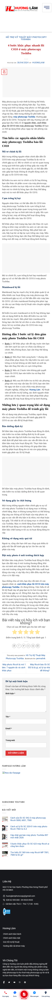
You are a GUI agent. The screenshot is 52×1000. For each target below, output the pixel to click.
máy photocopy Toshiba (24, 117)
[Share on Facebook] (19, 646)
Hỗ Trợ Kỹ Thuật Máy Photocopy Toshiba (26, 38)
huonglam (38, 62)
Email (9, 728)
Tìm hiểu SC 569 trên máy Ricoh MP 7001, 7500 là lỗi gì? (29, 853)
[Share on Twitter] (23, 646)
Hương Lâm (34, 389)
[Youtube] (14, 982)
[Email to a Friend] (28, 646)
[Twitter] (9, 982)
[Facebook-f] (4, 982)
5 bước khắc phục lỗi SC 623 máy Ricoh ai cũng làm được (29, 845)
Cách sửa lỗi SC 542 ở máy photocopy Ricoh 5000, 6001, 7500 (28, 819)
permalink (40, 658)
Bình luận (10, 693)
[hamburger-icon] (46, 7)
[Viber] (19, 982)
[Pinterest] (25, 982)
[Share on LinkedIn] (38, 646)
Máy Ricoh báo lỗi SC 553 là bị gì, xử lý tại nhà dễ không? (39, 667)
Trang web (10, 740)
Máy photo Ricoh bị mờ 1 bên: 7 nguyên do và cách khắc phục (14, 667)
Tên (8, 717)
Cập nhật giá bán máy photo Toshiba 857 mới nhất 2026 (29, 836)
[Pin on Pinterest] (33, 646)
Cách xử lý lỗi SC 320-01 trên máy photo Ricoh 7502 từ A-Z (28, 827)
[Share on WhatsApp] (14, 646)
